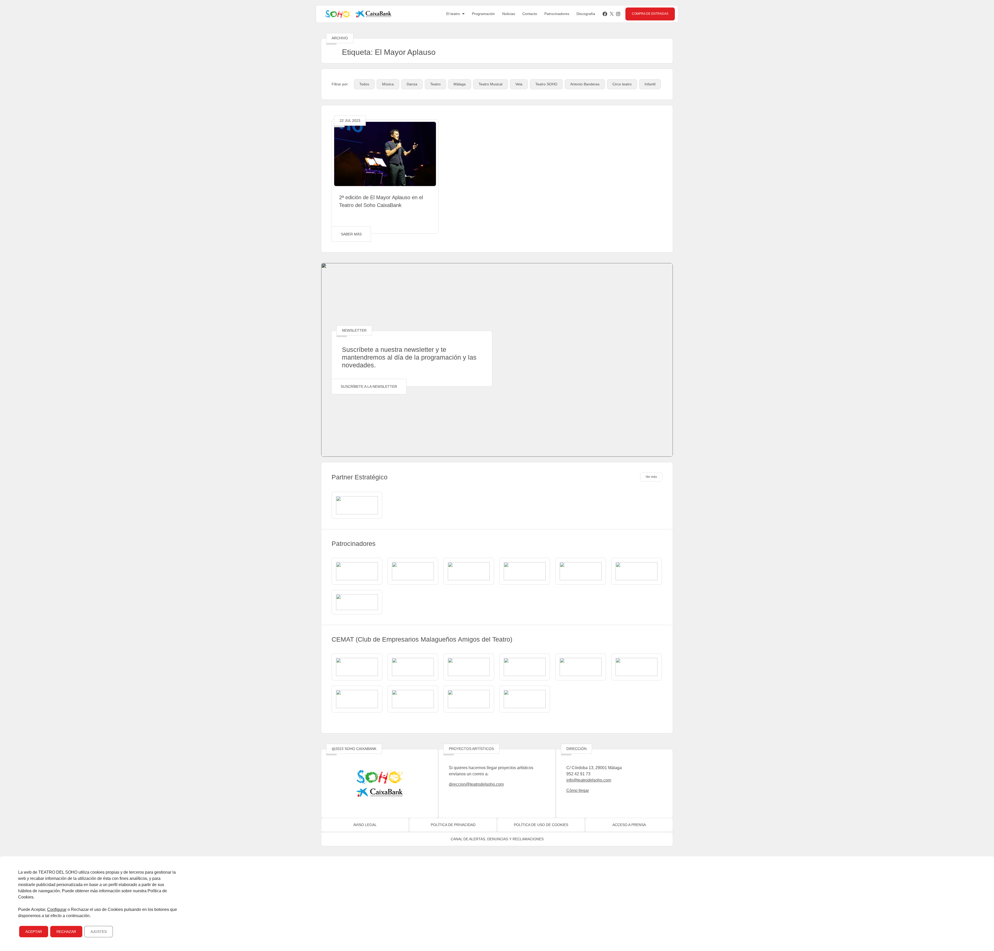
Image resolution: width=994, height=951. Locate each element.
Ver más (651, 477)
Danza (412, 84)
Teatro (435, 84)
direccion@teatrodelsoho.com (476, 784)
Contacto (529, 14)
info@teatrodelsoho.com (588, 780)
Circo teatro (622, 84)
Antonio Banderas (585, 84)
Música (388, 84)
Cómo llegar (577, 790)
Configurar (57, 909)
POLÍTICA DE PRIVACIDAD (453, 825)
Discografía (585, 14)
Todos (364, 84)
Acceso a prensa (629, 825)
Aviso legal (365, 825)
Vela (518, 84)
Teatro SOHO (546, 84)
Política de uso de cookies (541, 825)
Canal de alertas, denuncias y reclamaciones (497, 839)
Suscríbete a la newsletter (369, 386)
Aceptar (33, 932)
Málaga (460, 84)
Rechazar (66, 932)
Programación (483, 14)
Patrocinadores (556, 14)
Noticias (508, 14)
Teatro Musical (490, 84)
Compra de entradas (650, 14)
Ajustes (99, 932)
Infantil (650, 84)
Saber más (351, 234)
